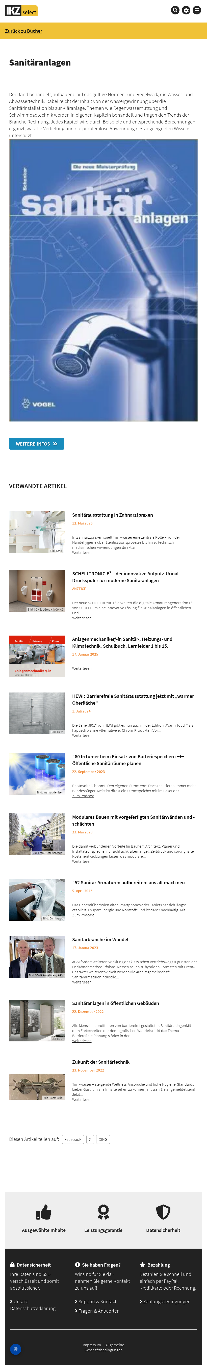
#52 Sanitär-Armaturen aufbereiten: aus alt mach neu (128, 882)
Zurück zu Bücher (23, 31)
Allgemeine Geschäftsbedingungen (104, 1347)
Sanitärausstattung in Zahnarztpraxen (112, 515)
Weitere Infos (34, 443)
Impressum (92, 1344)
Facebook (73, 1139)
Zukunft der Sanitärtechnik (101, 1062)
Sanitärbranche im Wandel (100, 939)
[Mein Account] (186, 10)
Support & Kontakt (96, 1301)
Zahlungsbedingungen (166, 1301)
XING (103, 1139)
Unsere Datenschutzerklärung (33, 1304)
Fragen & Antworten (98, 1311)
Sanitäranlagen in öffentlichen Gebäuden (115, 1003)
